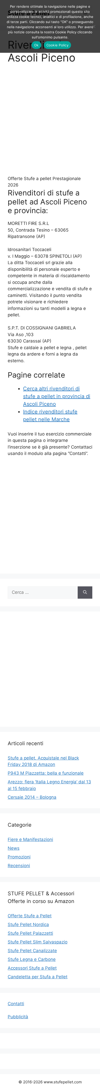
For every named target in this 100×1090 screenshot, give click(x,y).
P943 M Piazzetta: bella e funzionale (46, 773)
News (13, 848)
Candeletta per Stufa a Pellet (37, 976)
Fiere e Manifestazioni (30, 839)
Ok (36, 45)
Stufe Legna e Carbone (32, 959)
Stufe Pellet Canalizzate (32, 950)
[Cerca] (85, 592)
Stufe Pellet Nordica (28, 924)
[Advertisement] (50, 123)
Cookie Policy (57, 45)
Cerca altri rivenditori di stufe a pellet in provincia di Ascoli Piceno (56, 396)
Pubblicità (18, 1016)
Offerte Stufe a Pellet (30, 915)
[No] (93, 26)
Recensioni (19, 865)
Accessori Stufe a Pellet (32, 968)
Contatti (16, 1003)
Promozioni (19, 856)
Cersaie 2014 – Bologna (32, 797)
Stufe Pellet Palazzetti (30, 933)
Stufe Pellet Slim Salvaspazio (37, 941)
